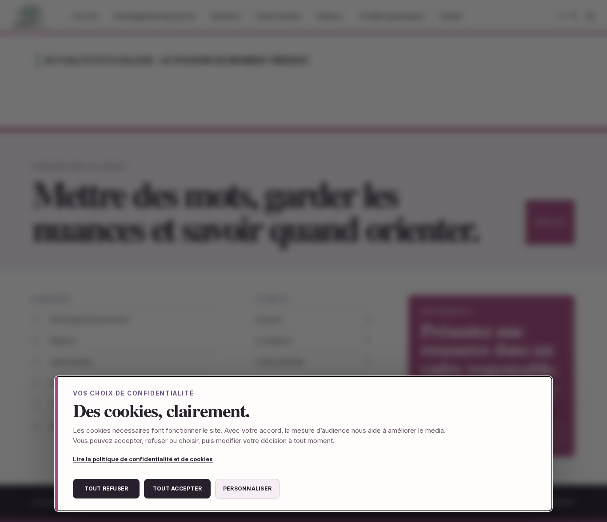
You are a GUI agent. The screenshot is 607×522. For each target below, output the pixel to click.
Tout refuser (106, 488)
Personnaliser (247, 488)
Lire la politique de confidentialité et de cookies (143, 459)
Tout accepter (177, 488)
